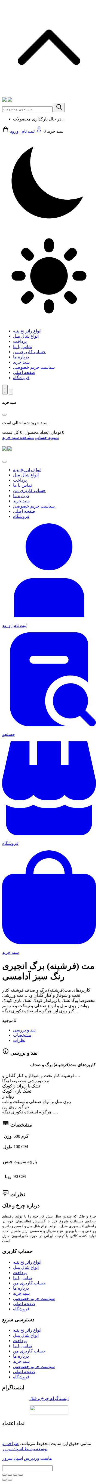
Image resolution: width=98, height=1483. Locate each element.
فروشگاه (21, 377)
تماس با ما (22, 346)
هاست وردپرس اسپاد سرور (27, 1458)
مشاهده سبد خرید (18, 437)
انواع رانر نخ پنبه (27, 331)
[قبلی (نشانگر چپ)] (4, 1480)
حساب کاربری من (29, 351)
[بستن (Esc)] (4, 1475)
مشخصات (22, 1035)
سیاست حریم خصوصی (34, 367)
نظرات (19, 1040)
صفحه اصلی (24, 372)
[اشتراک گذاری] (10, 1475)
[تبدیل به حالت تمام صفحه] (15, 1475)
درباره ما (21, 357)
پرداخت (20, 341)
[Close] (4, 414)
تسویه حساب (47, 437)
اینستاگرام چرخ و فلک (49, 1398)
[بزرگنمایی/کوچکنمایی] (21, 1475)
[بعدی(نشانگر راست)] (10, 1480)
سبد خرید (21, 362)
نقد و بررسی (24, 1030)
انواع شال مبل (26, 336)
